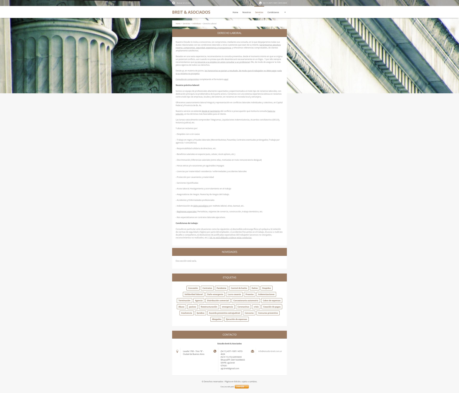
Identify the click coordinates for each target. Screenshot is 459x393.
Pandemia (221, 288)
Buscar (173, 3)
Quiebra (200, 313)
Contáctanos (273, 12)
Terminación (184, 300)
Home (235, 12)
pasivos (192, 306)
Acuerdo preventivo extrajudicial (224, 313)
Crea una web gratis (227, 387)
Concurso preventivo (268, 313)
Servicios (259, 12)
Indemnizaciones (266, 294)
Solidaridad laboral (194, 294)
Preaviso (250, 294)
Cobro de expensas (272, 300)
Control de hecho (239, 288)
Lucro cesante (234, 294)
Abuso (181, 306)
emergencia (227, 306)
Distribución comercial (218, 300)
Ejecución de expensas (236, 319)
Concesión (193, 288)
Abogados (216, 319)
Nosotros (246, 12)
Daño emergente (215, 294)
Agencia (199, 300)
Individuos (196, 23)
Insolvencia (186, 313)
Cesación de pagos (272, 306)
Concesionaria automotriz (245, 300)
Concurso (249, 313)
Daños (255, 288)
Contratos (207, 288)
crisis (256, 306)
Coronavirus (243, 306)
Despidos (266, 288)
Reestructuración (209, 306)
